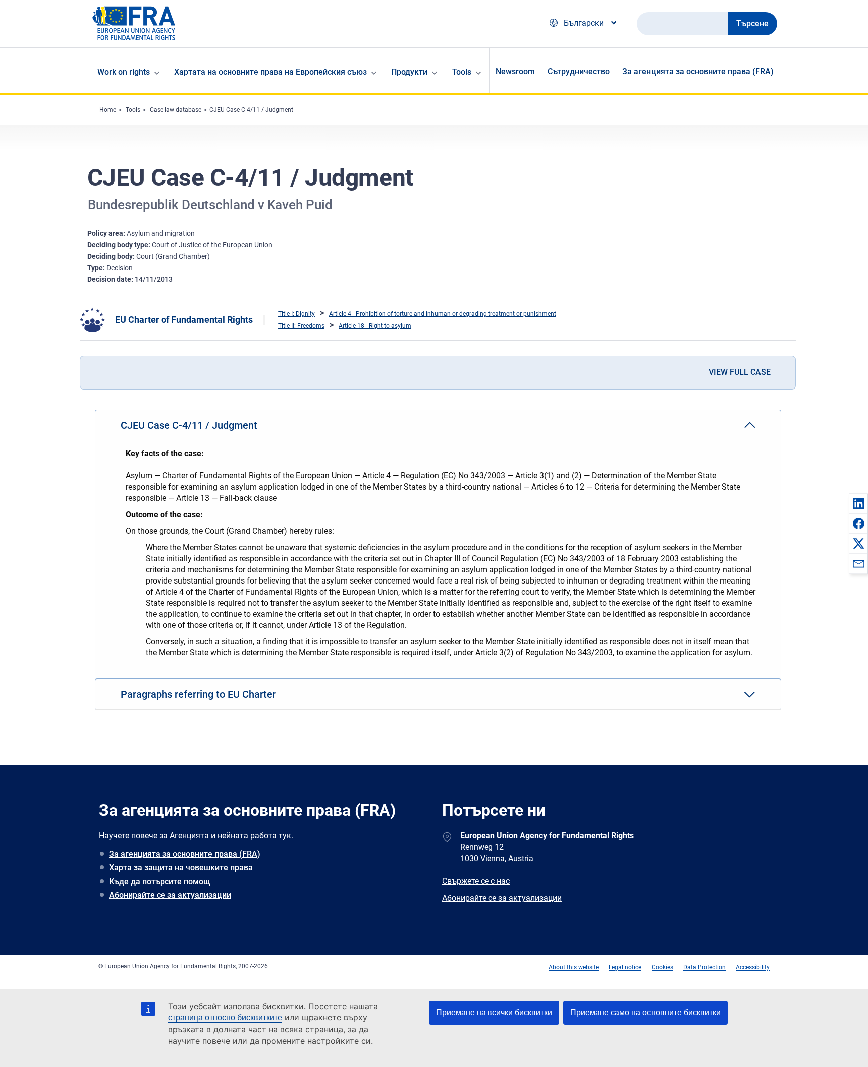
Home (107, 109)
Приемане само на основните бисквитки (645, 1012)
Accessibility (753, 967)
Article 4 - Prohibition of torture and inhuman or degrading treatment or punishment (442, 313)
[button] (858, 503)
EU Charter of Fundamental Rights (184, 319)
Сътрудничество (579, 71)
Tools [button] (461, 72)
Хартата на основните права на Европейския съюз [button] (270, 72)
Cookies (662, 967)
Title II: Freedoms (301, 325)
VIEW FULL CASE (740, 372)
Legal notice (625, 967)
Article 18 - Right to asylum (375, 325)
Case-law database (175, 109)
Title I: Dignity (296, 313)
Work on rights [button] (123, 72)
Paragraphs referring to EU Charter (198, 694)
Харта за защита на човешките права (181, 867)
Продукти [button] (409, 72)
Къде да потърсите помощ (159, 881)
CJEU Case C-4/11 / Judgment (251, 109)
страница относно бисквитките (225, 1017)
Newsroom (515, 71)
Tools (133, 109)
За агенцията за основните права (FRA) (698, 71)
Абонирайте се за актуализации (170, 895)
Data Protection (704, 967)
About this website (574, 967)
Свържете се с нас (476, 881)
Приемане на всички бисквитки (494, 1012)
